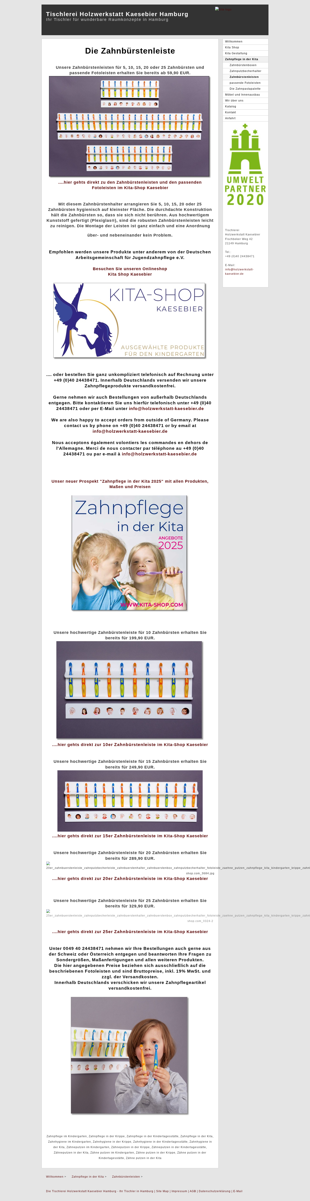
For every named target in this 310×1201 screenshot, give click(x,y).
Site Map (162, 1191)
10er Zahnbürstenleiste (129, 744)
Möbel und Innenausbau (242, 94)
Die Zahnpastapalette (245, 88)
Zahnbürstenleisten (244, 77)
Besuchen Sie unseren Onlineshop (130, 269)
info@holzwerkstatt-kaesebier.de (166, 408)
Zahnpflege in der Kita (241, 59)
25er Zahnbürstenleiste (129, 931)
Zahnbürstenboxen (243, 65)
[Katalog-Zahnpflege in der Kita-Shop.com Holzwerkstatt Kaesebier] (130, 611)
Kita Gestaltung (236, 53)
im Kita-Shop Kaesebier (182, 744)
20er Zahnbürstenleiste (129, 878)
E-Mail (238, 1191)
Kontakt (230, 112)
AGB (193, 1191)
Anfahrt (230, 118)
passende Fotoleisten (245, 82)
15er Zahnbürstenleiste (129, 835)
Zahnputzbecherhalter (245, 71)
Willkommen (234, 41)
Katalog (230, 106)
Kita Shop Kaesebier (130, 274)
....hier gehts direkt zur (77, 744)
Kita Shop (232, 47)
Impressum (179, 1191)
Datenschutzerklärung (215, 1191)
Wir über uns (234, 100)
